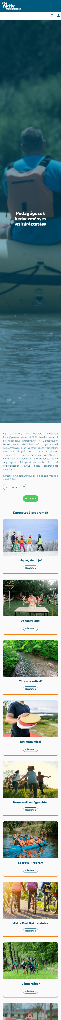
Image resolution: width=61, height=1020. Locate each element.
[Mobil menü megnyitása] (57, 6)
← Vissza (30, 498)
